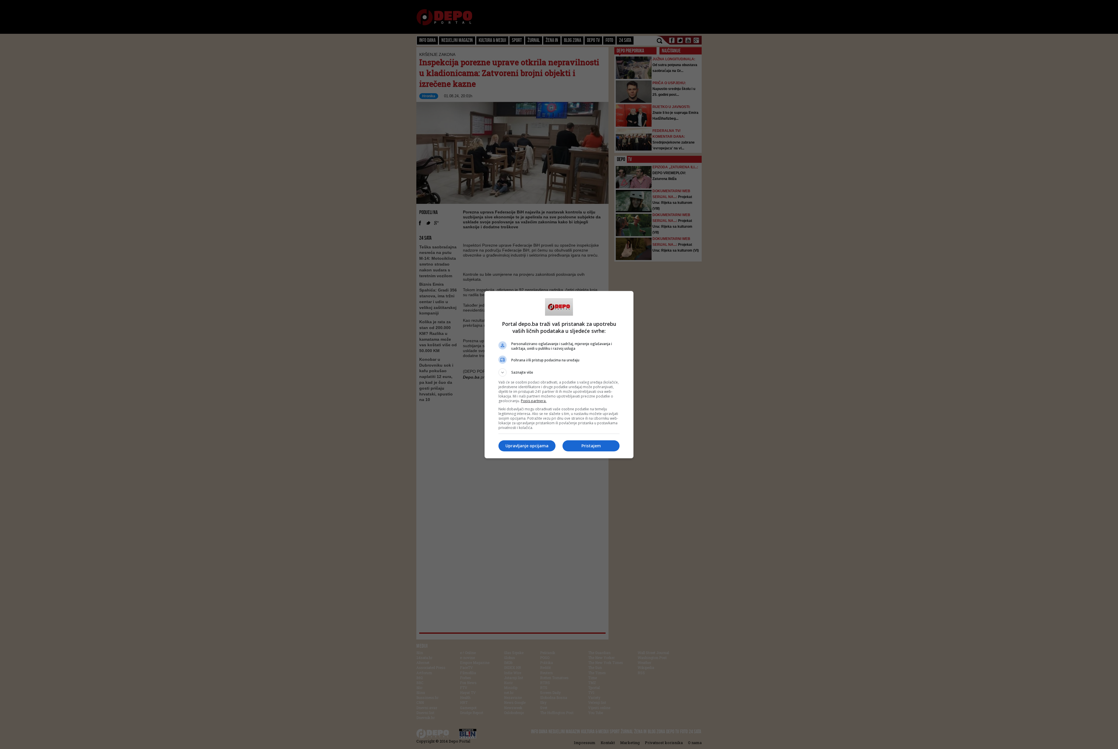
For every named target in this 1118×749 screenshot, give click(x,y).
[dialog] (559, 374)
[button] (559, 372)
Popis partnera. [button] (533, 400)
